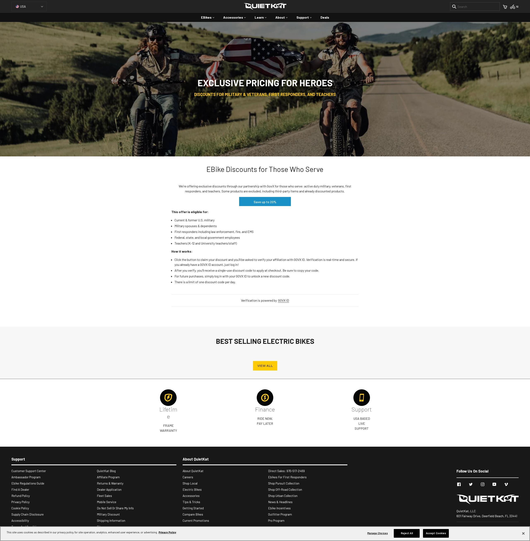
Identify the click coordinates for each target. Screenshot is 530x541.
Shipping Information (111, 520)
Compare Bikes (193, 514)
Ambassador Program (26, 477)
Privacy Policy (20, 502)
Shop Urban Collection (283, 496)
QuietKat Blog (106, 471)
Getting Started (193, 508)
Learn (263, 17)
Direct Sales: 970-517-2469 (286, 471)
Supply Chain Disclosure (27, 514)
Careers (188, 477)
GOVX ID (283, 300)
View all (265, 366)
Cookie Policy (20, 508)
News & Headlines (280, 502)
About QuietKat (193, 471)
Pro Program (276, 520)
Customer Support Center (28, 471)
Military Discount (108, 514)
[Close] (523, 533)
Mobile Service (106, 502)
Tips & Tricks (191, 502)
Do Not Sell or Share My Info (115, 508)
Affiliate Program (108, 477)
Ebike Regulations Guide (27, 483)
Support (306, 17)
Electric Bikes (192, 489)
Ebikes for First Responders (287, 477)
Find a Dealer (20, 489)
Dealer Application (109, 489)
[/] (488, 499)
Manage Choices (377, 533)
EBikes (209, 17)
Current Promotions (196, 520)
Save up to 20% (265, 202)
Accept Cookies (436, 533)
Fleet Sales (104, 496)
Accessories (236, 17)
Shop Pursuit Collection (283, 483)
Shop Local (190, 483)
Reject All (407, 533)
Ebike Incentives (279, 508)
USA (23, 6)
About (283, 17)
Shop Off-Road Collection (285, 489)
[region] (265, 533)
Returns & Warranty (110, 483)
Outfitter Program (280, 514)
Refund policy (20, 496)
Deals (324, 17)
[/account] (514, 6)
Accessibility (20, 520)
